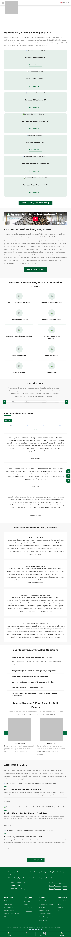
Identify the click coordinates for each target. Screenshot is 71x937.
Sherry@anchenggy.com (58, 889)
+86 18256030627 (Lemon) (17, 886)
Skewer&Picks (9, 910)
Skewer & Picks (33, 25)
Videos (60, 907)
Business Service (45, 901)
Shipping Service (45, 913)
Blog (59, 904)
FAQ (59, 910)
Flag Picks (51, 743)
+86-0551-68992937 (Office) (17, 883)
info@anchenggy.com (57, 883)
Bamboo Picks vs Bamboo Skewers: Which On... (25, 813)
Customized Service (46, 904)
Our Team (28, 901)
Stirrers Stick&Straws (11, 913)
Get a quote (34, 65)
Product (26, 935)
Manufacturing (44, 910)
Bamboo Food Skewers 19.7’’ (35, 185)
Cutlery (7, 901)
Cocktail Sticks (19, 743)
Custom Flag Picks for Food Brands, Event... (24, 837)
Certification (29, 908)
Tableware (8, 904)
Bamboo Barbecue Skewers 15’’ (35, 164)
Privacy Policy (59, 927)
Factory (27, 904)
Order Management (46, 917)
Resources (44, 935)
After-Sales (43, 920)
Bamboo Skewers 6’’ (35, 79)
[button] (4, 402)
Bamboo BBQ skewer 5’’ (35, 58)
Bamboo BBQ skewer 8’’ (35, 100)
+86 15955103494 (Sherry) (17, 889)
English (65, 2)
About (28, 898)
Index (9, 935)
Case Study (28, 911)
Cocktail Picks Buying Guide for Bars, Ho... (23, 789)
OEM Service (43, 907)
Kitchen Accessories (11, 917)
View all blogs (34, 860)
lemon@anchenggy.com (58, 886)
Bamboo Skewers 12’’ (35, 142)
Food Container (9, 907)
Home (21, 25)
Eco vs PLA (62, 901)
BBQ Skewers (47, 25)
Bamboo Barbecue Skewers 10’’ (36, 121)
